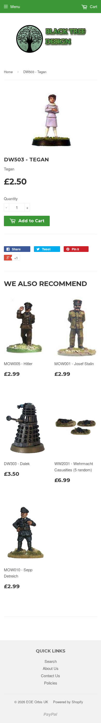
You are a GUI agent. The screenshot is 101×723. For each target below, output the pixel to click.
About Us (51, 668)
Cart (93, 6)
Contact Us (50, 675)
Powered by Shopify (68, 701)
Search (51, 661)
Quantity (11, 198)
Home (8, 71)
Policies (50, 683)
